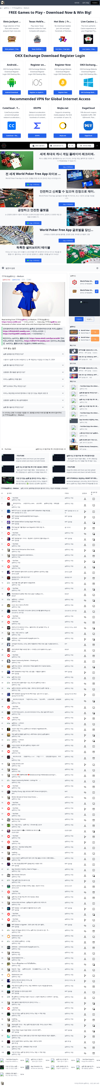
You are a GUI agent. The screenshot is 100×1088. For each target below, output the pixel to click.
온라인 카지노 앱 (17, 982)
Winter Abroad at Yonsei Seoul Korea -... (25, 797)
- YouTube (7, 449)
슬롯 (81, 442)
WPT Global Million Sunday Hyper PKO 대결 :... (27, 522)
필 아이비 (15, 529)
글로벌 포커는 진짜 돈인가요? (21, 577)
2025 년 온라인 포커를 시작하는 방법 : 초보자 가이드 (28, 886)
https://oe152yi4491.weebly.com (16, 334)
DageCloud (88, 108)
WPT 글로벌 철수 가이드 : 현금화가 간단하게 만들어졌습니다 (30, 538)
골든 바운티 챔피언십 (92, 449)
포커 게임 (85, 3)
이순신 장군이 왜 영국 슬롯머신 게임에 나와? (25, 745)
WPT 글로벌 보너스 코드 (19, 513)
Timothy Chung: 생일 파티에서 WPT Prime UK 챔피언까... (30, 791)
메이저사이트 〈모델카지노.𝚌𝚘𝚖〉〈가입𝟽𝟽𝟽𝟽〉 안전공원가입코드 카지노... (36, 757)
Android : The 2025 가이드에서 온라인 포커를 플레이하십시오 (31, 610)
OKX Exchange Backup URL (88, 64)
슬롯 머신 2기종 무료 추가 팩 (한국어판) (49, 449)
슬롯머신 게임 (83, 422)
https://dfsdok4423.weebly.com (16, 331)
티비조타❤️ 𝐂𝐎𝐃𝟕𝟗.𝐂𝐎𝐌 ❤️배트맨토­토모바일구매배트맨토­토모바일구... (34, 775)
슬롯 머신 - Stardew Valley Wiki (22, 847)
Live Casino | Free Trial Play (88, 21)
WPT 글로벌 (88, 353)
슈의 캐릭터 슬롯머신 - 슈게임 (21, 941)
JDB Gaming (16, 952)
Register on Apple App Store (37, 64)
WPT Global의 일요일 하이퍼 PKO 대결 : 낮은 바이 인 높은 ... (30, 694)
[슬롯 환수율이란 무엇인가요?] (74, 394)
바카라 (77, 3)
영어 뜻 (85, 442)
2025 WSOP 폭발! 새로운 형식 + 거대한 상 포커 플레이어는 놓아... (32, 649)
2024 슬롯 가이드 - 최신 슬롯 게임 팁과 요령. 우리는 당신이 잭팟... (32, 1024)
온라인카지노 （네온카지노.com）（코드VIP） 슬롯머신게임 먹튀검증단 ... (35, 504)
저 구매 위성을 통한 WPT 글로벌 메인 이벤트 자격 (27, 863)
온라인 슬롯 (15, 574)
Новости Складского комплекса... (23, 555)
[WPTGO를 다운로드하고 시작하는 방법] (74, 351)
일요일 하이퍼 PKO (17, 696)
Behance (14, 769)
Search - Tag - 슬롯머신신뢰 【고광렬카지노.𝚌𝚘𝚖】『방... (31, 969)
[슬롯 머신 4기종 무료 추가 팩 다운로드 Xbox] (74, 407)
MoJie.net (62, 108)
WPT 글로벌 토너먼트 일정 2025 (22, 991)
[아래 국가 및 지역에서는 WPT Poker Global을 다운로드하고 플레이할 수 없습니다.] (74, 358)
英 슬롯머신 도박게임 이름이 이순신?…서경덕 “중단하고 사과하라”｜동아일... (35, 997)
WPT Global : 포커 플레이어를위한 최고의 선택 (26, 908)
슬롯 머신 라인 (16, 677)
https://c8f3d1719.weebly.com (37, 341)
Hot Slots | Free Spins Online (63, 21)
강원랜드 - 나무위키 (18, 740)
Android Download (12, 64)
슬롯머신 (6, 8)
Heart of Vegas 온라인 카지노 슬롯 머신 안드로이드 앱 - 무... (30, 930)
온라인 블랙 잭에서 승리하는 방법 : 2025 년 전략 (27, 1041)
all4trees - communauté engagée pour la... (26, 638)
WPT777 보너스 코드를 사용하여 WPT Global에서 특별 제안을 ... (31, 510)
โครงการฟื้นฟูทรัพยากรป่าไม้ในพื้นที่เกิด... (24, 963)
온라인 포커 (15, 888)
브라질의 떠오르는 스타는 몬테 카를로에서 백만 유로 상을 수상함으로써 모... (35, 644)
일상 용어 (90, 442)
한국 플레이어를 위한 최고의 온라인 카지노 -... (26, 1002)
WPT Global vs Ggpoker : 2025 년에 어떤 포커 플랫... (28, 924)
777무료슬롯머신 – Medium (20, 8)
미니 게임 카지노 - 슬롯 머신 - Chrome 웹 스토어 (27, 825)
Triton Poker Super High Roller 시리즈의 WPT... (27, 1030)
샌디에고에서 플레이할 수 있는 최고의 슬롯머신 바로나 (29, 683)
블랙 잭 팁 (15, 1043)
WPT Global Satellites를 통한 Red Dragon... (25, 516)
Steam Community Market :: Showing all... (25, 660)
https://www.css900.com (11, 322)
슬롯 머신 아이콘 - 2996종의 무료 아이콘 (24, 1047)
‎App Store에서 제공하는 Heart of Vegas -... (25, 869)
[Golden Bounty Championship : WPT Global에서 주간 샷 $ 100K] (74, 447)
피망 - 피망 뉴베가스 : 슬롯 (20, 633)
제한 (90, 359)
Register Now (63, 64)
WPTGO (81, 353)
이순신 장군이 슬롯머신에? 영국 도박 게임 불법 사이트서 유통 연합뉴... (33, 858)
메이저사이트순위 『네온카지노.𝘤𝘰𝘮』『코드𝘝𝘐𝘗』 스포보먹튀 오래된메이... (36, 700)
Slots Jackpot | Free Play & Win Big (12, 21)
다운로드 (95, 3)
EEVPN (37, 108)
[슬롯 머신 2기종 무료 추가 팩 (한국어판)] (74, 400)
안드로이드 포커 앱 (17, 612)
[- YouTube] (74, 387)
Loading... (15, 852)
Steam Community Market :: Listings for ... (26, 780)
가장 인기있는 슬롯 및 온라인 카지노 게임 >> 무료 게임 (29, 1013)
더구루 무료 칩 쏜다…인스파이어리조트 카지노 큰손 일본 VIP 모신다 (33, 712)
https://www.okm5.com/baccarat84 (44, 338)
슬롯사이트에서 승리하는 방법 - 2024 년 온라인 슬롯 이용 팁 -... (31, 688)
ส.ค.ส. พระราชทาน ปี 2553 (20, 605)
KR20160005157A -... (18, 958)
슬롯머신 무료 (83, 389)
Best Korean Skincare (19, 819)
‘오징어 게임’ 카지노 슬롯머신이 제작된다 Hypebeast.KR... (30, 729)
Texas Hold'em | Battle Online (37, 21)
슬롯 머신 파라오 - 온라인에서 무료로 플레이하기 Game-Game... (32, 666)
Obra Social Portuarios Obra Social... (23, 549)
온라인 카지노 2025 (18, 629)
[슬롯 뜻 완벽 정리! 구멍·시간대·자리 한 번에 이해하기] (74, 441)
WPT (13, 793)
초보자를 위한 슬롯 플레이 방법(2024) (23, 583)
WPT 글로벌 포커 (83, 359)
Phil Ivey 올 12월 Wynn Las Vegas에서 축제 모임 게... (28, 527)
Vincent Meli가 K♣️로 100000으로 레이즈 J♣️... (26, 830)
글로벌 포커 (15, 579)
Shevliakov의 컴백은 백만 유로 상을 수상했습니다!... (28, 594)
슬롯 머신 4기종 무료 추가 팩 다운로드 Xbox (25, 897)
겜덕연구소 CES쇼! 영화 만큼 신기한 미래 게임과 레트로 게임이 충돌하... (34, 1035)
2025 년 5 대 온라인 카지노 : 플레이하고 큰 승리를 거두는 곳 (30, 627)
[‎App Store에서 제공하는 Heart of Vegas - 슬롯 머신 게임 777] (74, 420)
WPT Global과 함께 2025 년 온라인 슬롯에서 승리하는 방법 (30, 572)
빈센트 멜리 (15, 832)
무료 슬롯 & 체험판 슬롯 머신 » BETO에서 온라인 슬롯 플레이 (31, 734)
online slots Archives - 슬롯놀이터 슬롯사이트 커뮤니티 (29, 902)
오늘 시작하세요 (66, 167)
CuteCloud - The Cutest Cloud (12, 108)
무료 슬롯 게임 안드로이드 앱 (21, 880)
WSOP (14, 596)
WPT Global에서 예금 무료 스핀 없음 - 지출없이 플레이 (29, 671)
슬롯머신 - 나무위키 (18, 599)
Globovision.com (17, 936)
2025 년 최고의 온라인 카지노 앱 (22, 980)
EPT (13, 646)
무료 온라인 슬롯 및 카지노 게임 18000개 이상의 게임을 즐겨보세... (32, 986)
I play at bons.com (18, 764)
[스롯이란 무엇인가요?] (74, 434)
